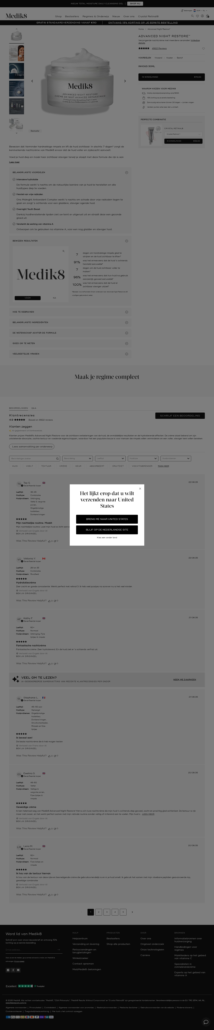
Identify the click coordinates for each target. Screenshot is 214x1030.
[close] (140, 488)
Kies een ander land (107, 537)
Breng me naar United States (107, 519)
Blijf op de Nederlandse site (107, 529)
